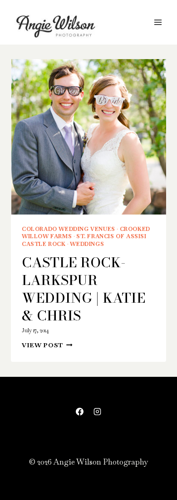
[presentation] (88, 137)
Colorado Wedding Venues (68, 229)
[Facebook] (79, 412)
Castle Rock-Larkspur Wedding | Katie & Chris (83, 289)
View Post (47, 345)
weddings (87, 244)
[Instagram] (97, 412)
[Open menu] (157, 22)
